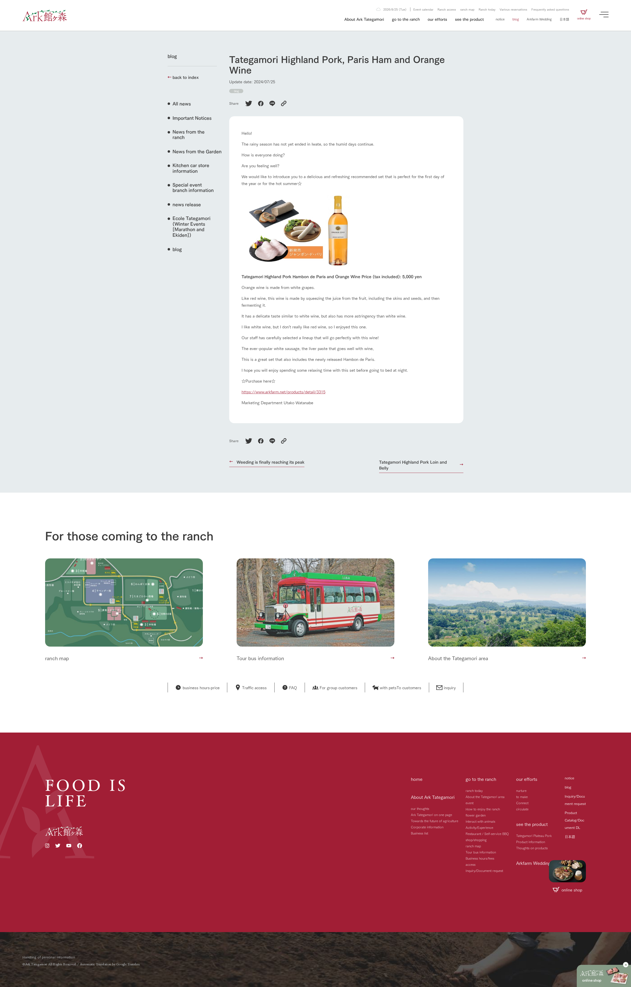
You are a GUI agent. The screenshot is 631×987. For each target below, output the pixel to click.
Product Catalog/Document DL (574, 820)
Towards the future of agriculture (434, 820)
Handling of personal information (48, 956)
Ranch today (487, 9)
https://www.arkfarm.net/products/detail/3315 (283, 391)
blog (515, 19)
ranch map (467, 9)
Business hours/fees (480, 858)
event (469, 802)
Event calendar (423, 9)
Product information (530, 841)
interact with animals (480, 821)
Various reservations (513, 9)
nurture (521, 790)
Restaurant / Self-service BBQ (487, 833)
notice (500, 19)
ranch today (474, 790)
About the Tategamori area (485, 796)
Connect (522, 802)
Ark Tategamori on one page (431, 814)
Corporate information (427, 826)
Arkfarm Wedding (539, 19)
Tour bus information (481, 852)
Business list (419, 833)
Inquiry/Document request (484, 870)
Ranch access (447, 9)
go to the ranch (406, 19)
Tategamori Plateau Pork (534, 835)
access (470, 864)
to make (522, 796)
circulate (522, 808)
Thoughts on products (532, 847)
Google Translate (128, 964)
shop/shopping (476, 839)
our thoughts (420, 808)
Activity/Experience (479, 827)
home (416, 778)
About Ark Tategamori (364, 19)
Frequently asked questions (550, 9)
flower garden (476, 815)
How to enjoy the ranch (483, 808)
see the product (469, 19)
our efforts (437, 19)
